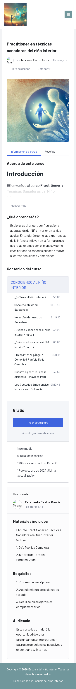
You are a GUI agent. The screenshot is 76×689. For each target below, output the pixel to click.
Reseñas (49, 151)
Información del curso (24, 151)
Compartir (44, 68)
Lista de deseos (20, 68)
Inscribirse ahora (38, 422)
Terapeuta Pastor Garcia (35, 60)
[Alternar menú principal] (68, 14)
